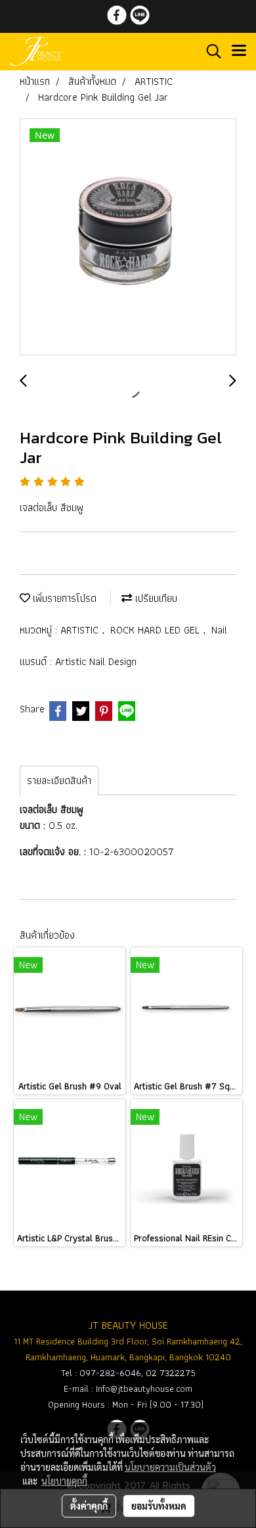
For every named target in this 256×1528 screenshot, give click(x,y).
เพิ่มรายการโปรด (63, 598)
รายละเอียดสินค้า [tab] (59, 780)
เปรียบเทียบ (154, 598)
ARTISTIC (81, 630)
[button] (209, 51)
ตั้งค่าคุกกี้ (89, 1506)
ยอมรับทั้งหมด (158, 1506)
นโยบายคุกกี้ (64, 1481)
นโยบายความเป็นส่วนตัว (170, 1467)
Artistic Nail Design (96, 661)
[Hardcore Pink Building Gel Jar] (128, 237)
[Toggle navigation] (238, 51)
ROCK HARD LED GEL (156, 630)
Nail (219, 630)
